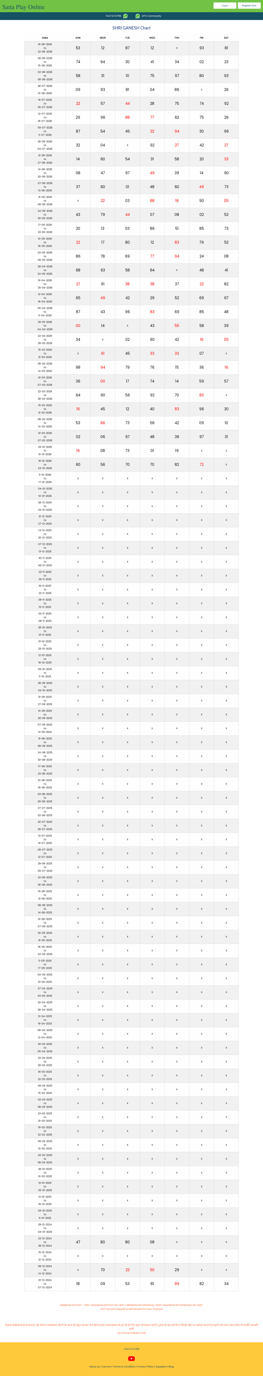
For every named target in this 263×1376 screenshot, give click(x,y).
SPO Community (150, 16)
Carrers (106, 1366)
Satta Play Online (23, 7)
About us (94, 1366)
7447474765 (114, 16)
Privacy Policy (145, 1366)
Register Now (249, 5)
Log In (225, 5)
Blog (171, 1366)
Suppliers (161, 1366)
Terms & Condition (124, 1366)
